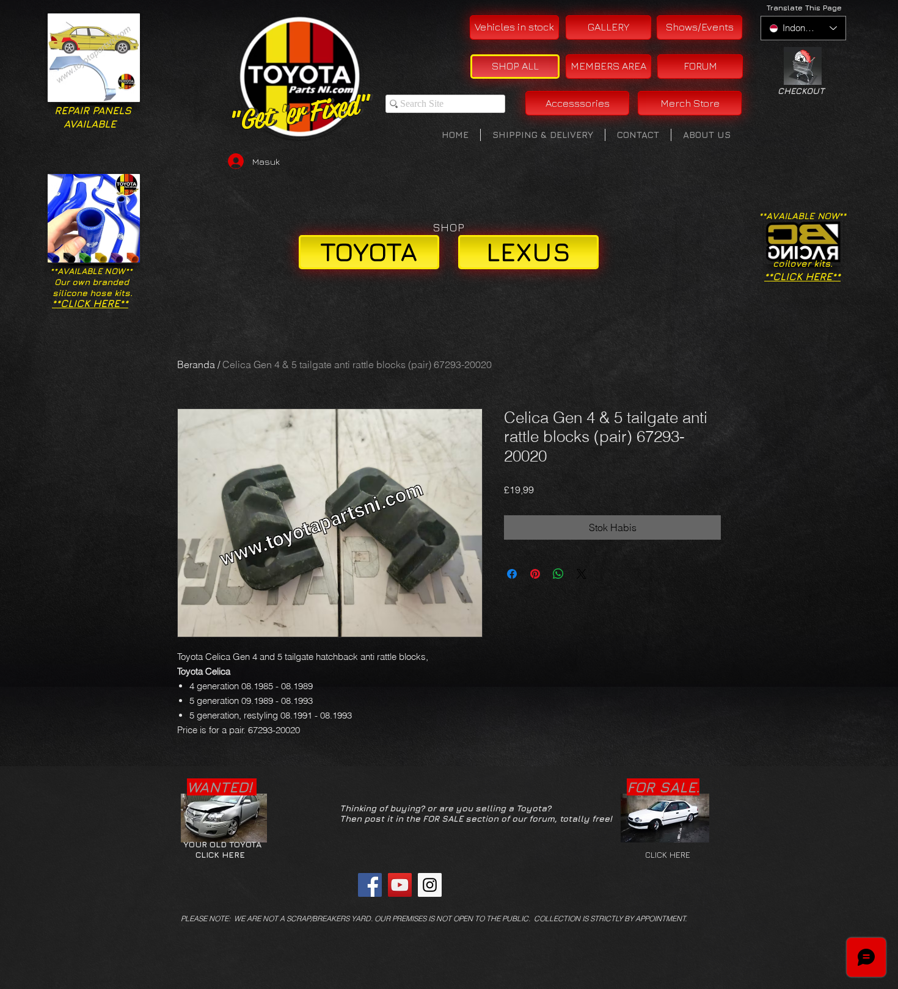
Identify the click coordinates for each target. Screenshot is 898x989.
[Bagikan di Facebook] (512, 574)
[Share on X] (581, 574)
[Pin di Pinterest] (535, 574)
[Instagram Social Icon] (430, 885)
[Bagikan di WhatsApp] (558, 574)
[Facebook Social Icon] (370, 885)
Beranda (196, 364)
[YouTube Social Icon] (400, 885)
